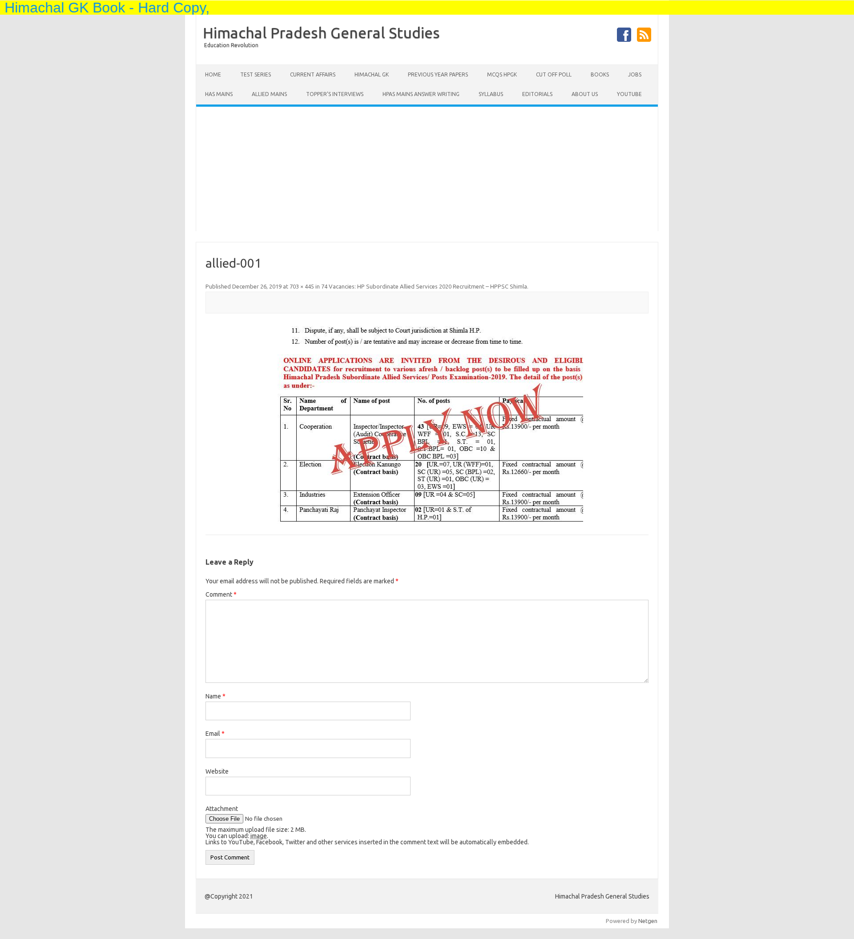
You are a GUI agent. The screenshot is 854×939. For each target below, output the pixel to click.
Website (217, 771)
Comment (221, 594)
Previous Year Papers (438, 74)
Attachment (221, 808)
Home (213, 74)
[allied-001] (427, 425)
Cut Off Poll (554, 74)
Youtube (629, 94)
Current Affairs (312, 74)
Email (215, 733)
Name (215, 696)
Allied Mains (269, 94)
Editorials (537, 94)
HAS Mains (219, 94)
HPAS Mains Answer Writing (421, 94)
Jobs (634, 74)
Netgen (647, 921)
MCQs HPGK (502, 74)
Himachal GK (371, 74)
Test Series (255, 74)
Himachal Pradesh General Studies (321, 32)
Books (600, 74)
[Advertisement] (427, 169)
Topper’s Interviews (334, 94)
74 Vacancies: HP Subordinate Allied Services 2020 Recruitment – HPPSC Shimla (424, 286)
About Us (585, 94)
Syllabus (491, 94)
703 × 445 (302, 286)
